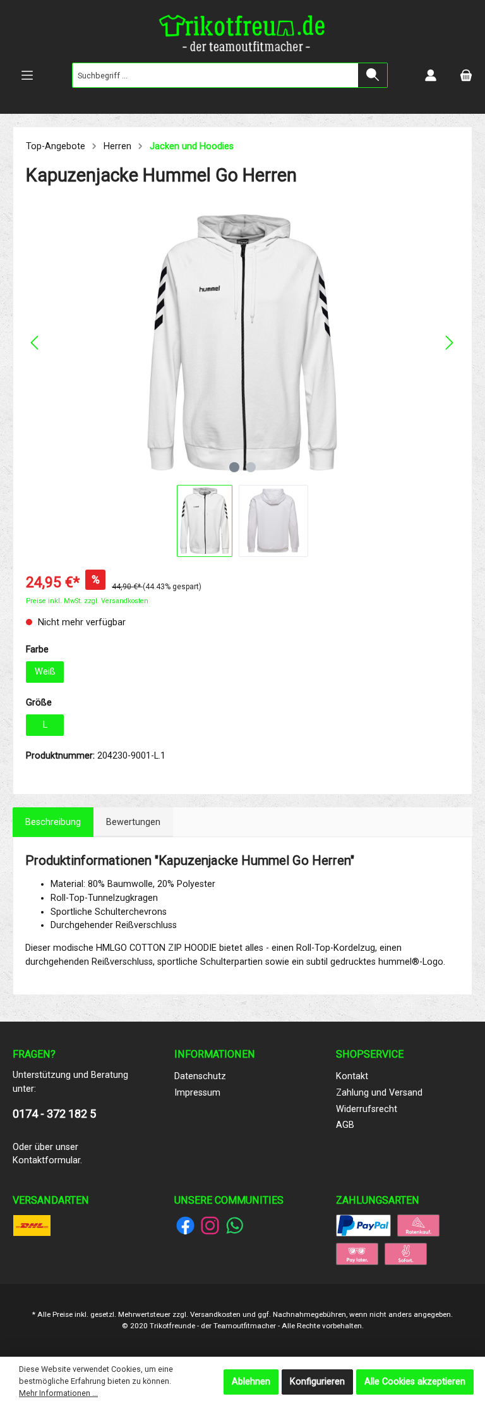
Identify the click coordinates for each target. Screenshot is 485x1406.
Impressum (197, 1092)
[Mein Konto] (430, 76)
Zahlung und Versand (379, 1092)
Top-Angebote (55, 146)
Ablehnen (251, 1381)
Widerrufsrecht (366, 1109)
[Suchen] (373, 75)
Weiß (45, 671)
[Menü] (27, 76)
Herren (117, 146)
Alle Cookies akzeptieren (414, 1381)
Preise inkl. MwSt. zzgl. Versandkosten (87, 601)
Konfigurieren (317, 1381)
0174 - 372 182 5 (54, 1113)
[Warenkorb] (466, 76)
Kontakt (352, 1076)
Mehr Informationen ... (58, 1393)
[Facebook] (185, 1225)
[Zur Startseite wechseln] (242, 36)
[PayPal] (363, 1225)
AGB (345, 1125)
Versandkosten (215, 1314)
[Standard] (32, 1225)
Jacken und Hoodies (192, 146)
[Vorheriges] (35, 343)
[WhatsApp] (235, 1225)
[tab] (53, 822)
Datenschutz (200, 1076)
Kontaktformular (46, 1160)
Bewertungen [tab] (133, 822)
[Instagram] (210, 1225)
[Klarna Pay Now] (406, 1254)
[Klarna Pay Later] (357, 1254)
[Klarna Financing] (418, 1225)
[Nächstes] (449, 343)
